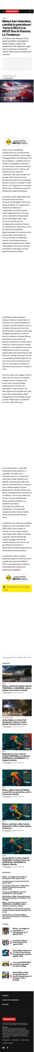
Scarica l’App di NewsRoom (10, 1000)
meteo (4, 18)
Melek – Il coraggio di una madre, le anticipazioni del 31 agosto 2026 (14, 877)
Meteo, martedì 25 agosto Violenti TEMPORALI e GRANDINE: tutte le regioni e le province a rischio (14, 904)
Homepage (5, 995)
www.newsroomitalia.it (11, 570)
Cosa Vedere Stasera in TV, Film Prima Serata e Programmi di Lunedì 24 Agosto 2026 (15, 887)
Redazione (5, 1004)
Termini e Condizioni (7, 1043)
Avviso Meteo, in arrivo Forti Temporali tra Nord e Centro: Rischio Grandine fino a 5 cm (16, 910)
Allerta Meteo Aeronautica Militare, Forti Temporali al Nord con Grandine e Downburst (16, 916)
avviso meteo (6, 717)
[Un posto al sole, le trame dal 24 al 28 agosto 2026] (5, 942)
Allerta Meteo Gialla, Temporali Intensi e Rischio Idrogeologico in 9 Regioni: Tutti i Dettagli (16, 898)
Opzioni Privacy (24, 1040)
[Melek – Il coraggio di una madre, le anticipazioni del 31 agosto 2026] (5, 931)
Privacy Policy (6, 1040)
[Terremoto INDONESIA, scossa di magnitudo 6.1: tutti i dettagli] (5, 964)
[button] (3, 11)
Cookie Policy (15, 1040)
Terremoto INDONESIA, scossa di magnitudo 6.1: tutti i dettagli (14, 892)
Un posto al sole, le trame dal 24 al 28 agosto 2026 (15, 882)
